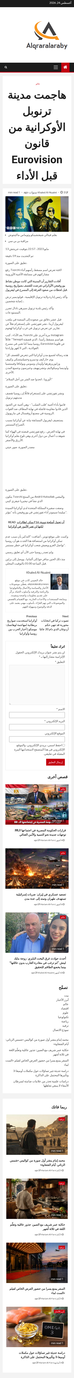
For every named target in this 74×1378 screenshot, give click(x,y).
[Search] (6, 67)
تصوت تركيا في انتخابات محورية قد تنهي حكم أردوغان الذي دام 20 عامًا (54, 622)
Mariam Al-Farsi (48, 840)
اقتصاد (65, 1008)
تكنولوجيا (63, 1017)
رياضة (65, 1021)
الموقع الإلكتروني (55, 733)
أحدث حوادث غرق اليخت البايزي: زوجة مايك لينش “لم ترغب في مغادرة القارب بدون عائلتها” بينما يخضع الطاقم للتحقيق (38, 963)
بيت (66, 995)
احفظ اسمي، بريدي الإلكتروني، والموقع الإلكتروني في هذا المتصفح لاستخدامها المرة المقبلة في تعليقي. (39, 749)
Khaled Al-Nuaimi (47, 192)
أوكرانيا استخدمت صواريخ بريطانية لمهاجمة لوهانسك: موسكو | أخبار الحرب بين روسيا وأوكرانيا (21, 624)
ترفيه (65, 1025)
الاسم (60, 709)
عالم (38, 83)
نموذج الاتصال (61, 1029)
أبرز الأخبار (62, 999)
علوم (66, 1012)
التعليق (60, 661)
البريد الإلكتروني (54, 721)
